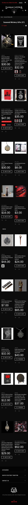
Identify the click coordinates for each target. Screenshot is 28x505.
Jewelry (3, 55)
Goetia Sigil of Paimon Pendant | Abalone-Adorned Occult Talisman (7, 257)
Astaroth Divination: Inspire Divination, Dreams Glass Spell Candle (6, 208)
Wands (16, 254)
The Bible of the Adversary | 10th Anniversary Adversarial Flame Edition (20, 112)
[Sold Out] (7, 240)
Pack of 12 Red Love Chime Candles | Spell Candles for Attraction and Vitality (7, 396)
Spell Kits (17, 161)
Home (2, 17)
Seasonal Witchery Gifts (8, 17)
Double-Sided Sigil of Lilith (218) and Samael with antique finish (20, 351)
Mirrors (16, 392)
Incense (16, 205)
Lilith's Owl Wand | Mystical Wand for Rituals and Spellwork (20, 257)
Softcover (3, 124)
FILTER (5, 25)
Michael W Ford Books (19, 55)
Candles (3, 392)
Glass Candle (4, 205)
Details (20, 2)
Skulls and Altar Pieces (19, 441)
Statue (16, 299)
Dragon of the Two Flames (6, 121)
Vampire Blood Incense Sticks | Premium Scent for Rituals (20, 208)
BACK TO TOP (14, 501)
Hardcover (9, 124)
